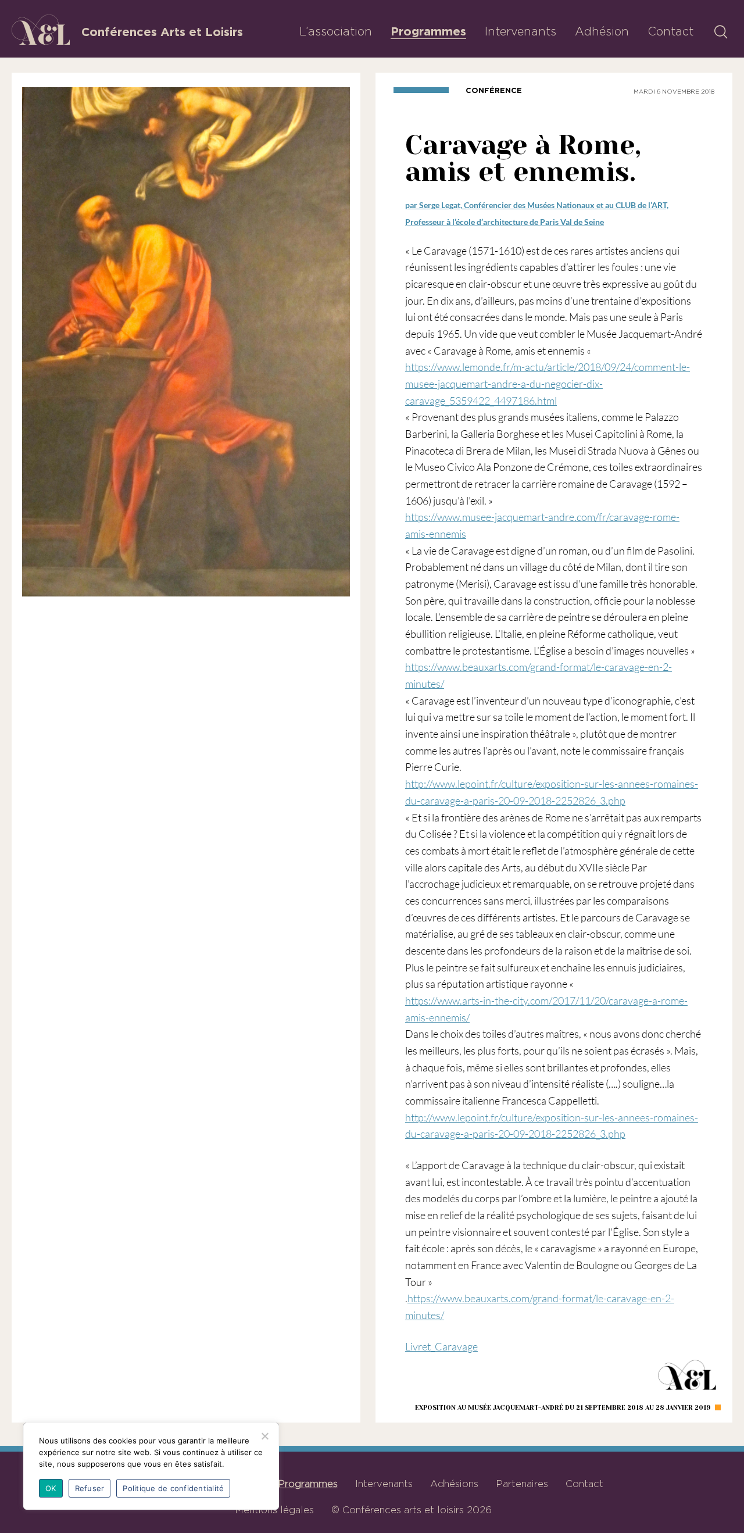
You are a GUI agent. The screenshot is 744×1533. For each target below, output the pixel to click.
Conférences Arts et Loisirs (162, 32)
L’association (335, 31)
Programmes (428, 31)
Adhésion (602, 31)
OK (50, 1488)
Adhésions (454, 1483)
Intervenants (520, 31)
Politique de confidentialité (173, 1488)
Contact (670, 31)
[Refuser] (264, 1436)
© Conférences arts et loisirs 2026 (411, 1510)
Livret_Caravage (441, 1346)
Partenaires (522, 1483)
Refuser (90, 1488)
